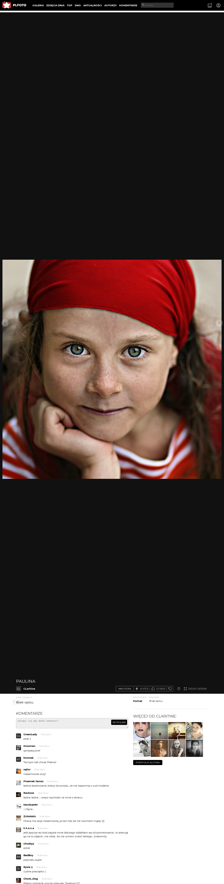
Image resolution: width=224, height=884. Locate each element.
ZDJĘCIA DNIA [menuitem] (55, 5)
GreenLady (30, 734)
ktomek (28, 757)
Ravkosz (28, 792)
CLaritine (29, 688)
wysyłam (119, 722)
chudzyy (28, 843)
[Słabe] (170, 688)
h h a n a (28, 828)
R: (18, 868)
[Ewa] (159, 748)
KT (18, 759)
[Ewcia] (194, 730)
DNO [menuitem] (78, 5)
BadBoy (28, 855)
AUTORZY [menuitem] (110, 5)
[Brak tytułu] (159, 730)
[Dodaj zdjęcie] (210, 5)
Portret (137, 701)
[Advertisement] (112, 35)
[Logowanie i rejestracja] (218, 5)
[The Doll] (141, 730)
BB (18, 856)
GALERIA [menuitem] (38, 5)
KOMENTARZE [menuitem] (128, 5)
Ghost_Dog (30, 878)
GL (18, 736)
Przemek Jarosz (33, 781)
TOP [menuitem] (69, 5)
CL (18, 688)
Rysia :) (27, 867)
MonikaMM (30, 804)
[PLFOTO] (14, 5)
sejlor (27, 769)
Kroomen (29, 746)
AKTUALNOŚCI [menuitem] (92, 5)
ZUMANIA (29, 816)
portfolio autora (148, 762)
